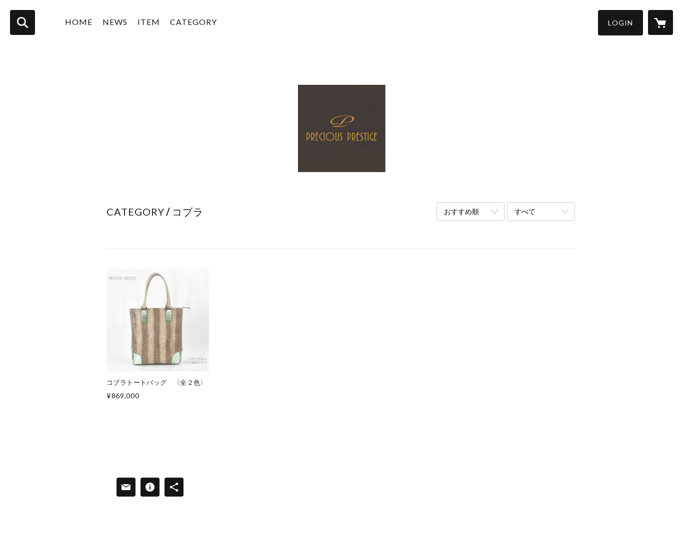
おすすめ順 (461, 211)
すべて (525, 211)
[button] (620, 22)
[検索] (22, 22)
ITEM (149, 21)
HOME (78, 21)
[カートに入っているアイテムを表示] (660, 22)
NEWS (115, 21)
